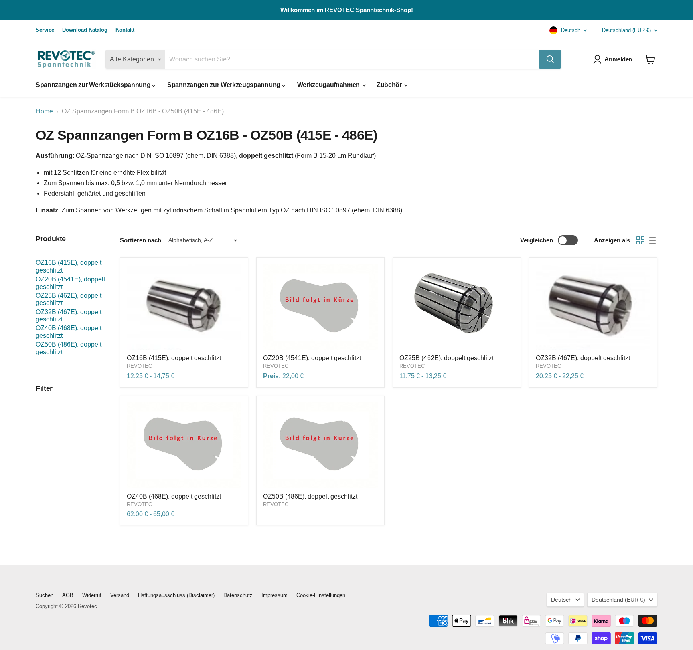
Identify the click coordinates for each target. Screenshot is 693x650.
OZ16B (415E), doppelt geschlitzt (174, 358)
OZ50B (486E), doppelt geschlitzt (310, 496)
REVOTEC (139, 366)
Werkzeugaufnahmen (329, 84)
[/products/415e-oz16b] (184, 307)
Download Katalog (84, 30)
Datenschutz (238, 595)
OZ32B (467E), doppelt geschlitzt (583, 358)
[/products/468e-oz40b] (184, 445)
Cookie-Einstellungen (320, 595)
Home (44, 111)
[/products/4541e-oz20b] (320, 307)
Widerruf (91, 595)
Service (45, 30)
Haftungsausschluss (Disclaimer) (176, 595)
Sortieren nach (140, 240)
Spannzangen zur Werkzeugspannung (224, 84)
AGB (67, 595)
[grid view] (640, 240)
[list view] (651, 240)
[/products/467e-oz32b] (593, 307)
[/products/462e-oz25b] (456, 307)
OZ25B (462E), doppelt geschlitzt (446, 358)
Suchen (44, 595)
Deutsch (569, 30)
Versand (119, 595)
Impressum (274, 595)
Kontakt (125, 30)
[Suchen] (550, 59)
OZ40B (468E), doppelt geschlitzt (174, 496)
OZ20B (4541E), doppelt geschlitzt (312, 358)
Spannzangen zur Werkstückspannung (94, 84)
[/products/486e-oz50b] (320, 445)
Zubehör (390, 84)
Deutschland (626, 30)
